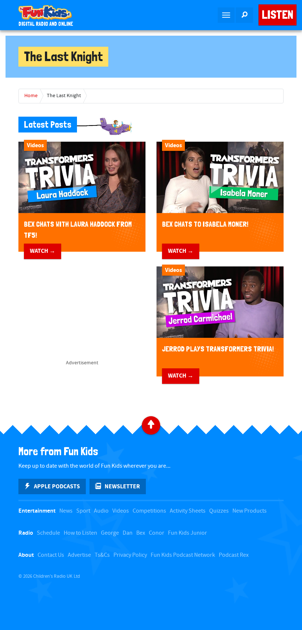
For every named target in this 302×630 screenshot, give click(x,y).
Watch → (42, 251)
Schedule (48, 533)
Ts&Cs (102, 555)
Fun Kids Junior (187, 533)
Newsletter (122, 486)
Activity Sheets (188, 511)
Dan (128, 533)
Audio (101, 511)
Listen (277, 15)
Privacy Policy (130, 555)
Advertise (79, 555)
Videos (120, 511)
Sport (83, 511)
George (110, 533)
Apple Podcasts (57, 486)
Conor (156, 533)
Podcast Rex (234, 555)
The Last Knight (64, 95)
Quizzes (219, 511)
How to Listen (80, 533)
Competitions (149, 511)
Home (31, 95)
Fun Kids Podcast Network (183, 555)
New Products (249, 511)
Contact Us (51, 555)
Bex (140, 533)
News (66, 511)
